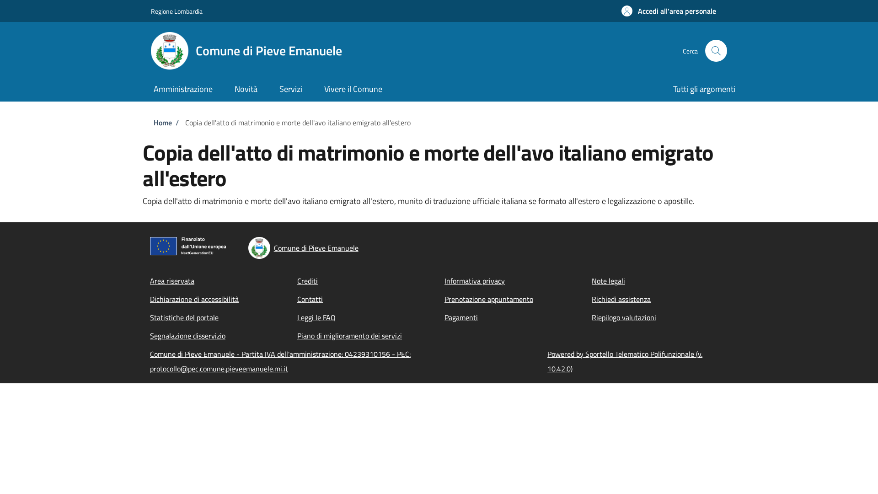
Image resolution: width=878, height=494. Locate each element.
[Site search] (716, 51)
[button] (668, 11)
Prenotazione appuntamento (488, 299)
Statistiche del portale (184, 317)
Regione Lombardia (177, 11)
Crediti (307, 280)
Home (163, 122)
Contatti (310, 299)
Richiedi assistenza (621, 299)
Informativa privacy (474, 280)
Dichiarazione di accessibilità (194, 299)
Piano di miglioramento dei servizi (349, 335)
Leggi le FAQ (316, 317)
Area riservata (172, 280)
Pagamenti (461, 317)
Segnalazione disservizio (187, 335)
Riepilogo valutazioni (624, 317)
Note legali (608, 280)
